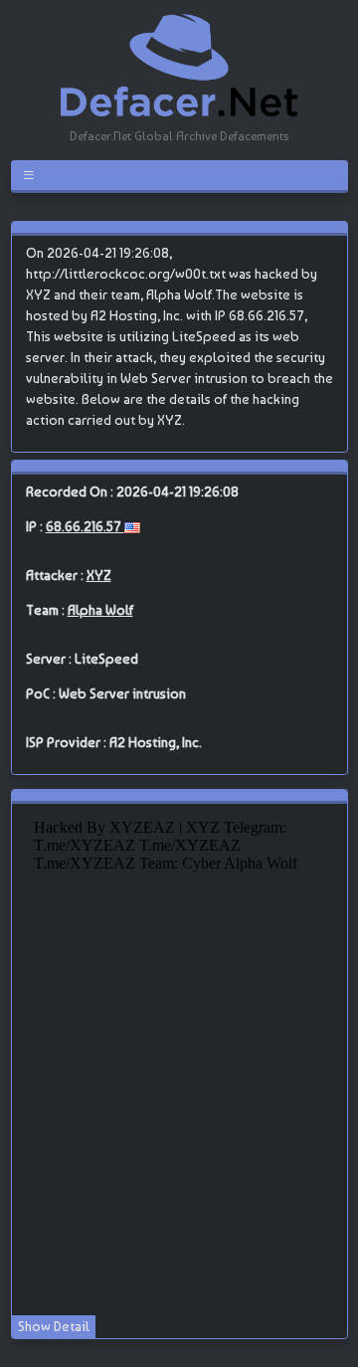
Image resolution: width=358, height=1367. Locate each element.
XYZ (99, 575)
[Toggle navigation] (32, 175)
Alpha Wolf (100, 610)
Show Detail (54, 1326)
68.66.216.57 (85, 526)
